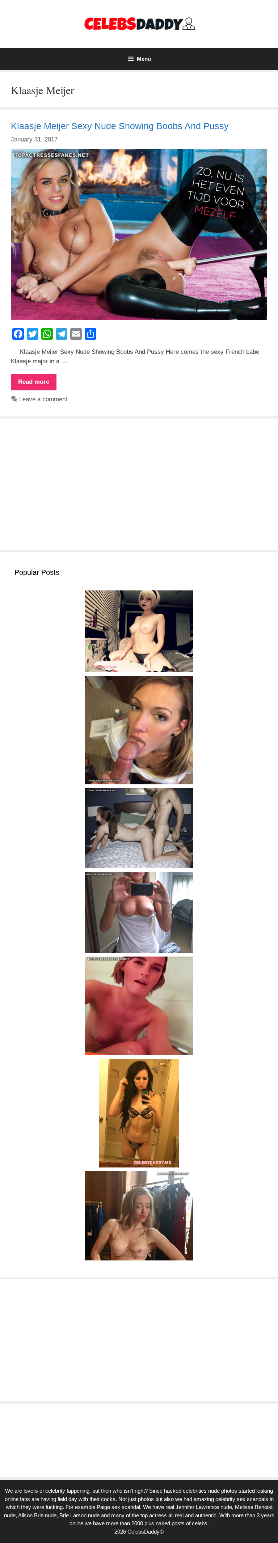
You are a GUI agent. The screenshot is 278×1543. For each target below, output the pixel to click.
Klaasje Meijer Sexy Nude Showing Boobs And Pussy (120, 126)
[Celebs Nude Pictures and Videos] (139, 23)
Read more (37, 384)
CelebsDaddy (143, 1532)
